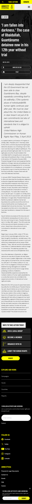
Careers (3, 486)
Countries (4, 389)
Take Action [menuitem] (13, 2)
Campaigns (5, 376)
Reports (3, 396)
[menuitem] (2, 2)
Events (3, 478)
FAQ (2, 482)
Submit (3, 423)
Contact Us (4, 475)
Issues (3, 383)
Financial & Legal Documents (10, 471)
